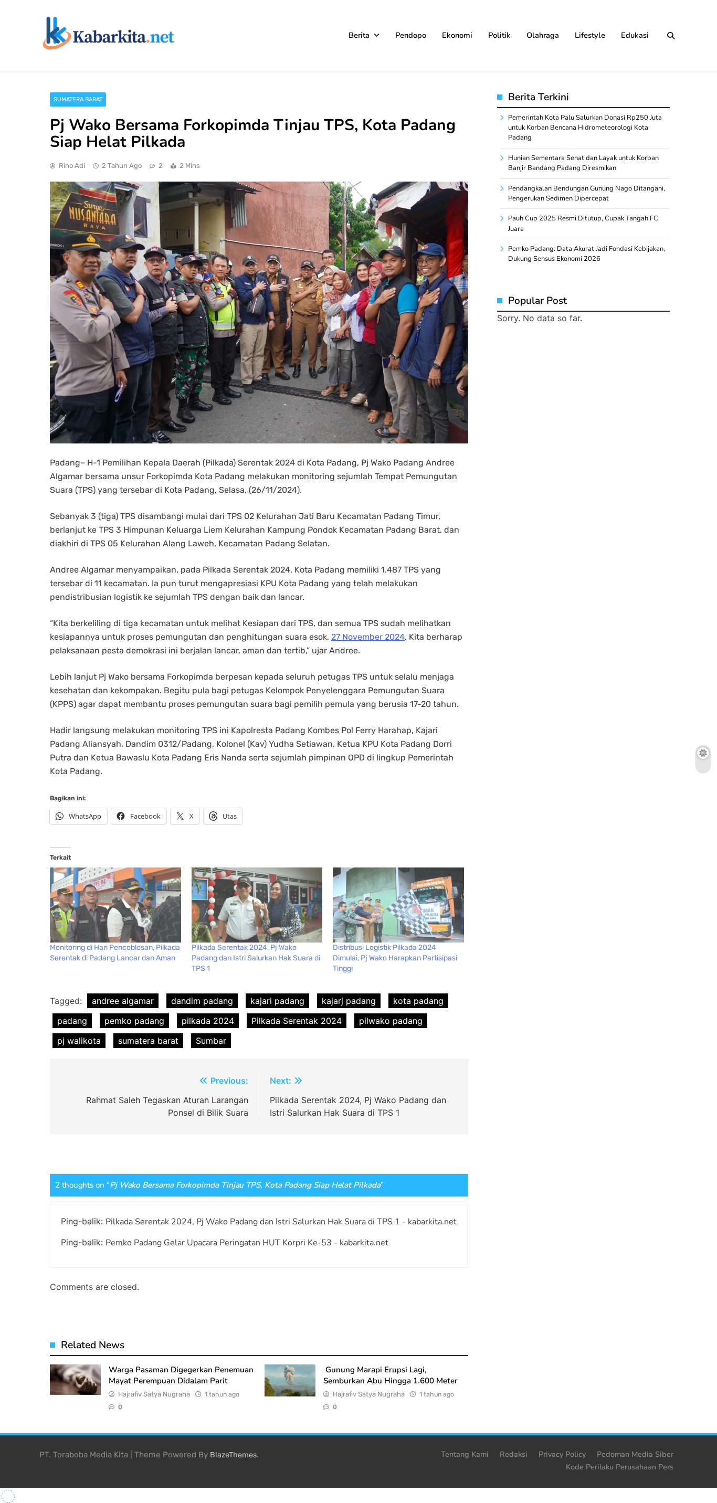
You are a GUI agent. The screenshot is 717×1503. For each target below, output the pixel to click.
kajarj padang (349, 1001)
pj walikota (79, 1040)
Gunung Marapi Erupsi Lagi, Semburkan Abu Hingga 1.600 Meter (390, 1375)
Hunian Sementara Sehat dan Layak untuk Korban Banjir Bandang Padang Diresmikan (583, 163)
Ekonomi (457, 35)
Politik (499, 35)
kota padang (418, 1001)
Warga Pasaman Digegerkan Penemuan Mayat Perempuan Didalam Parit (181, 1375)
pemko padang (134, 1020)
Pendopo (410, 35)
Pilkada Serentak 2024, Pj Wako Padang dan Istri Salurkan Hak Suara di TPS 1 (256, 958)
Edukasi (635, 35)
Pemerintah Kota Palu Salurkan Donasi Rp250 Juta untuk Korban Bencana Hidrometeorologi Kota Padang (585, 128)
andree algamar (123, 1001)
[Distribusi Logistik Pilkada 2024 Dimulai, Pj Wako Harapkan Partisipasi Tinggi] (398, 905)
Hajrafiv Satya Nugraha (154, 1394)
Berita (359, 35)
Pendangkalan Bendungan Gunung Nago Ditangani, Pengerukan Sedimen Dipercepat (586, 193)
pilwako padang (391, 1020)
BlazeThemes (233, 1455)
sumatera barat (148, 1040)
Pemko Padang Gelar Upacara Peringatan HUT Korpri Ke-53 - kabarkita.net (247, 1242)
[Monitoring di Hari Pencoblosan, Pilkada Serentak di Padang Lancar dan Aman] (115, 905)
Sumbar (211, 1040)
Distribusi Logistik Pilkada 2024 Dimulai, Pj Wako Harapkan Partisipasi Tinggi (395, 958)
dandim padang (202, 1001)
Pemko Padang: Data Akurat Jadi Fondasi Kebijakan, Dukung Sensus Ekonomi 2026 (586, 253)
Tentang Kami (465, 1454)
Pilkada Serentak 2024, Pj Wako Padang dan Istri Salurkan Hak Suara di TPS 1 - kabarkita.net (281, 1221)
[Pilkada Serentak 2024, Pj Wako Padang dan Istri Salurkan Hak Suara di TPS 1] (257, 905)
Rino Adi (72, 166)
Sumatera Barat (78, 99)
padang (72, 1020)
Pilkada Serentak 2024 (296, 1020)
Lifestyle (590, 35)
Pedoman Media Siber (635, 1454)
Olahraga (542, 35)
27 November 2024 (368, 637)
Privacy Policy (562, 1454)
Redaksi (514, 1454)
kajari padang (277, 1001)
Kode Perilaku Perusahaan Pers (619, 1467)
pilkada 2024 (208, 1020)
